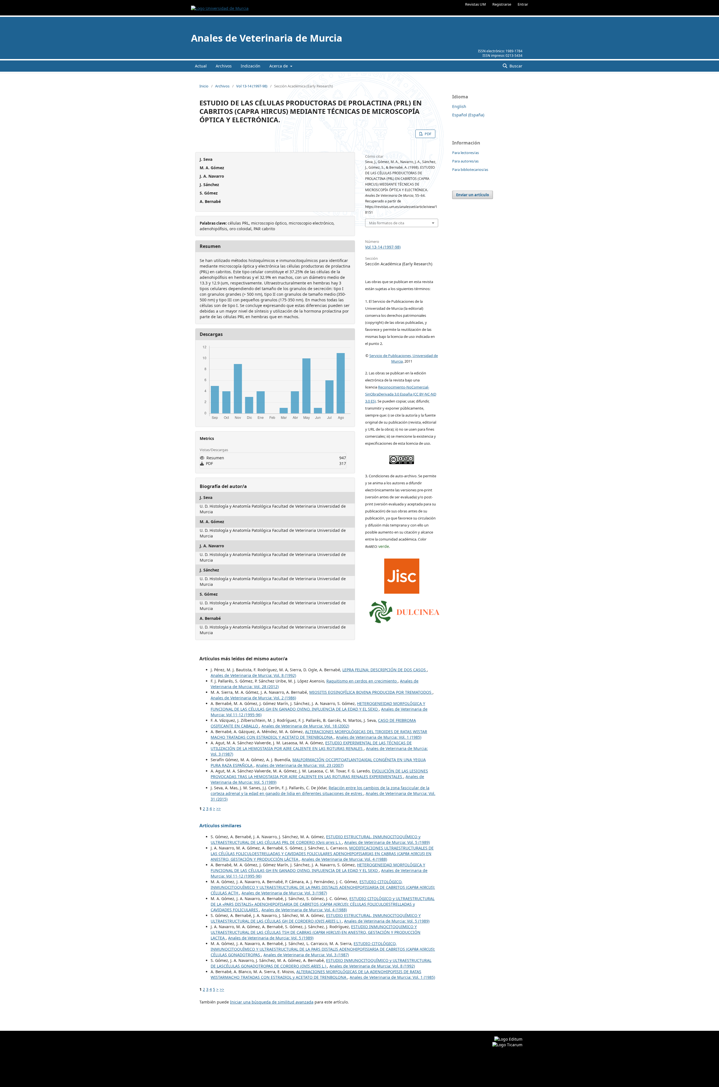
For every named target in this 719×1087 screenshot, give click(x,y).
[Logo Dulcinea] (404, 610)
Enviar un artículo (472, 194)
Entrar (523, 4)
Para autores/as (465, 161)
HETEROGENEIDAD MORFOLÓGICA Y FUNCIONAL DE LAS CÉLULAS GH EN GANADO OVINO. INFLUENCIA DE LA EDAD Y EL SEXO (318, 706)
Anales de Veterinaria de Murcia (266, 37)
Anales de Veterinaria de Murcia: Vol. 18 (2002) (305, 726)
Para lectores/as (465, 152)
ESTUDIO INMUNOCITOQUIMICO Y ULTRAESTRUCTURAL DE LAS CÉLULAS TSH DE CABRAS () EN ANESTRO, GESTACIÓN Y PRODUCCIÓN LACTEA (315, 932)
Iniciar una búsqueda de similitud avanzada (271, 1002)
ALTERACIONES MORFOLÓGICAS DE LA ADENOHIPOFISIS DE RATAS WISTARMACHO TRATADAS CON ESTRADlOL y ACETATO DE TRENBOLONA (316, 974)
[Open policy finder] (401, 574)
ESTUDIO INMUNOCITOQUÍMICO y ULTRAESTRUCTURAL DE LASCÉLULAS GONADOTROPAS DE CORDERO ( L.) (321, 963)
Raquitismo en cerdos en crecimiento (362, 681)
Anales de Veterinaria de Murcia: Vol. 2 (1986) (253, 697)
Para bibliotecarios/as (470, 169)
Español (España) (468, 114)
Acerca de (279, 66)
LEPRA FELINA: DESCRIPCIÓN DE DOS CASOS (384, 669)
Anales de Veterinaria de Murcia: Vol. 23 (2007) (299, 765)
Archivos (224, 66)
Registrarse (501, 4)
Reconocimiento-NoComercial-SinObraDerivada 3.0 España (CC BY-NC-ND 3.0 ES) (400, 394)
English (459, 106)
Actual (201, 66)
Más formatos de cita (386, 222)
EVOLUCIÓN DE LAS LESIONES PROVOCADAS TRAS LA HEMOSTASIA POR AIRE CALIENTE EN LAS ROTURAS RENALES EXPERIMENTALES (319, 773)
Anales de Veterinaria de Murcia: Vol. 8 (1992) (253, 675)
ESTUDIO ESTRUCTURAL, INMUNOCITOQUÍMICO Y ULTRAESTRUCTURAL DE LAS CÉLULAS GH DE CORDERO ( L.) (316, 918)
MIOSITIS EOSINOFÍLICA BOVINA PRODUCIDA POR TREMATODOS (371, 692)
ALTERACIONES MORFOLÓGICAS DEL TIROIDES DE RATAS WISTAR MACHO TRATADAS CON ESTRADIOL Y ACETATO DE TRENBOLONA (319, 734)
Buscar (515, 66)
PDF (427, 133)
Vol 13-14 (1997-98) (251, 86)
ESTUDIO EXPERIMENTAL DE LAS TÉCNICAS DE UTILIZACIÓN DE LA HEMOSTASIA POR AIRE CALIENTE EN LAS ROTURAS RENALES (311, 745)
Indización (250, 66)
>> (218, 808)
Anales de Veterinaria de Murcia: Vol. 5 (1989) (387, 842)
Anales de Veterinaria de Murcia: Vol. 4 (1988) (344, 859)
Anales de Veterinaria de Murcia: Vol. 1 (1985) (378, 737)
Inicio (203, 86)
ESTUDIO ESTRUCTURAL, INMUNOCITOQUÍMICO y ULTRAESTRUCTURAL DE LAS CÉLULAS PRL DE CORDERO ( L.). (315, 839)
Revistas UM (475, 4)
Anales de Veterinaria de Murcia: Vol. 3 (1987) (284, 893)
